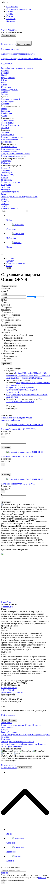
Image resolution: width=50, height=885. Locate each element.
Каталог (10, 11)
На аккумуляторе (9, 151)
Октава (4, 94)
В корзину (6, 447)
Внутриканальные (9, 139)
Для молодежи (7, 101)
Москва (4, 873)
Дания (4, 116)
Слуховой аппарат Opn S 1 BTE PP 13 (18, 429)
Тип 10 (4, 206)
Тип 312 (5, 203)
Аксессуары (26, 734)
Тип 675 (5, 201)
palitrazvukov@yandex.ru (12, 692)
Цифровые (6, 163)
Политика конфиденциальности (23, 744)
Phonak (4, 75)
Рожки (4, 194)
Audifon (4, 92)
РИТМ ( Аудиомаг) (24, 378)
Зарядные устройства (10, 192)
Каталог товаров (8, 44)
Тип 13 (4, 199)
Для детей (5, 104)
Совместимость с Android (15, 348)
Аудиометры (12, 397)
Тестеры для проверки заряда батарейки (19, 196)
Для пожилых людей (10, 99)
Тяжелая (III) (6, 173)
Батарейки (37, 734)
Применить (6, 364)
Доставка (12, 741)
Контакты (10, 21)
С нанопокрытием (12, 343)
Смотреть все (7, 607)
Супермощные (7, 120)
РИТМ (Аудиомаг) (9, 89)
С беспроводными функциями (18, 340)
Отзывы (28, 725)
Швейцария (6, 113)
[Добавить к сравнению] (2, 437)
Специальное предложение (18, 9)
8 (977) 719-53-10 (9, 690)
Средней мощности (10, 125)
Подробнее (6, 602)
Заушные (5, 132)
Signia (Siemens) (8, 77)
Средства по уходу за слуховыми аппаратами (26, 394)
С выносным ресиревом (12, 137)
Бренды (9, 14)
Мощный (8, 312)
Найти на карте (8, 715)
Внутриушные (7, 135)
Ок (3, 883)
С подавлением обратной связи (15, 154)
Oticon (4, 80)
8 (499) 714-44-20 (9, 30)
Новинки (21, 725)
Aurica (4, 85)
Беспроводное (10, 356)
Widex (4, 82)
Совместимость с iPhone (15, 346)
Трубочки (5, 187)
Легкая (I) (5, 168)
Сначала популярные (10, 418)
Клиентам (10, 18)
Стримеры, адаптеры (10, 182)
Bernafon (5, 73)
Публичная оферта (15, 746)
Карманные (6, 142)
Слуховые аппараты (9, 733)
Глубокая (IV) (7, 175)
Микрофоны (6, 180)
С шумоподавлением (10, 149)
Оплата (4, 741)
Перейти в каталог (9, 208)
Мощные (5, 127)
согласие (42, 877)
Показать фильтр (9, 286)
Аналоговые (6, 161)
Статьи (9, 16)
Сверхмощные (7, 123)
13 (5, 361)
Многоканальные (9, 146)
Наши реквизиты (9, 725)
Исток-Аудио (7, 87)
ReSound (5, 70)
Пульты (4, 177)
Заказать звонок (8, 35)
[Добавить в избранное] (4, 437)
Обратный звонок (9, 720)
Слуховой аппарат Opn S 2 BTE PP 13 (18, 456)
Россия (4, 108)
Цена (22, 418)
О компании (12, 7)
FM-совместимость (13, 351)
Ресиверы (5, 189)
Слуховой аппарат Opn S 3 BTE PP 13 (18, 484)
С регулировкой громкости (13, 156)
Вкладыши (6, 184)
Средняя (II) (6, 170)
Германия (5, 111)
